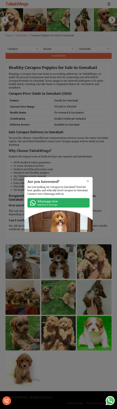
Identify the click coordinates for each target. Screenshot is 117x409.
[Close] (88, 181)
